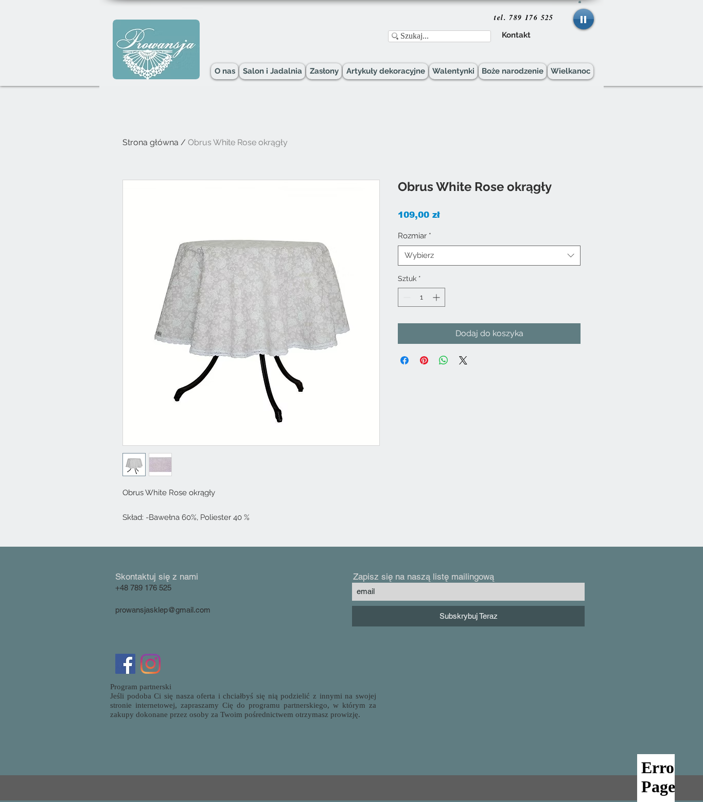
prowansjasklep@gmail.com (162, 609)
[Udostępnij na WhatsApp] (443, 360)
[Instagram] (150, 664)
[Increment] (437, 297)
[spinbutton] (421, 297)
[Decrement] (405, 297)
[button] (579, 1)
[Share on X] (463, 360)
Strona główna (150, 142)
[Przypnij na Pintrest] (424, 360)
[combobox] (489, 256)
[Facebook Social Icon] (125, 664)
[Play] (583, 19)
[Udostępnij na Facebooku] (404, 360)
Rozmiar (414, 235)
